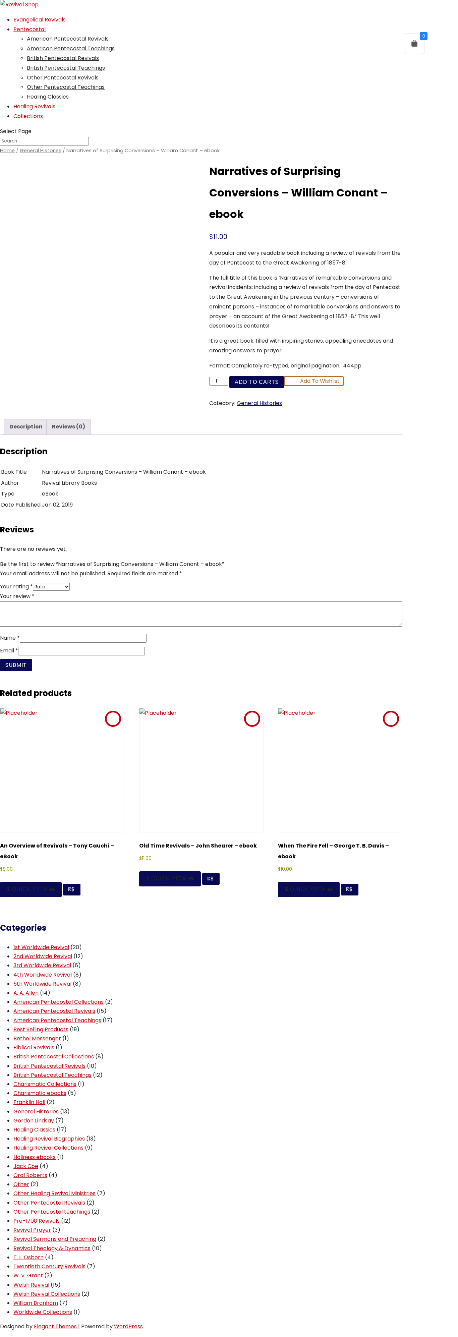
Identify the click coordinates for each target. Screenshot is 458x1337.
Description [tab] (26, 426)
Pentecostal (29, 29)
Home (7, 150)
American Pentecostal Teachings (71, 48)
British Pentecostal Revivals (63, 58)
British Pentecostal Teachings (66, 68)
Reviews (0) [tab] (68, 426)
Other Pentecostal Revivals (63, 77)
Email (9, 650)
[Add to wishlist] (113, 719)
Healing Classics (48, 97)
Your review (17, 596)
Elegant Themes (55, 1326)
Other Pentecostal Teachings (66, 87)
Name (10, 638)
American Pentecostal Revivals (68, 39)
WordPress (128, 1326)
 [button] (69, 889)
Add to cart (255, 382)
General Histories (40, 150)
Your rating (16, 586)
